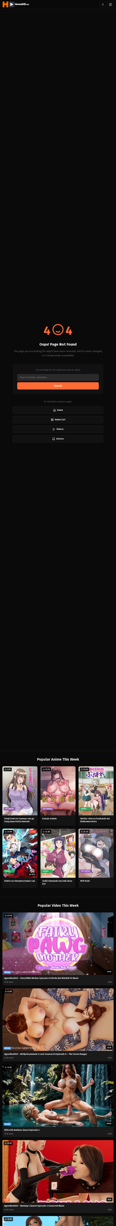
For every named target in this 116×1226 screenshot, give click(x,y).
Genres (60, 439)
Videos (60, 429)
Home (60, 410)
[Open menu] (110, 4)
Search (58, 385)
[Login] (103, 4)
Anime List (60, 419)
